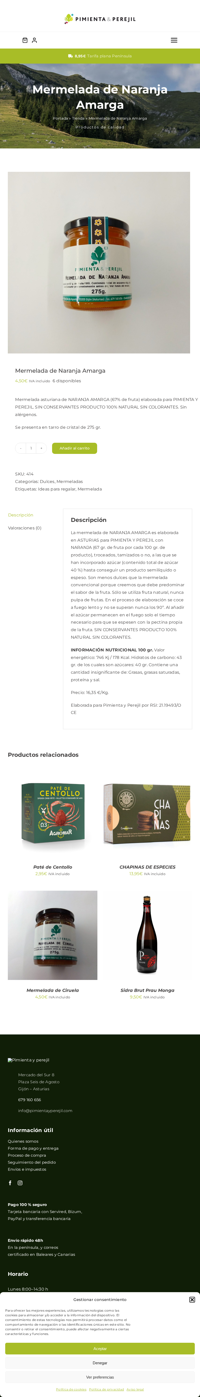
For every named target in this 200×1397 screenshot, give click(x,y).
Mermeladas (70, 481)
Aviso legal (135, 1389)
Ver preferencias (100, 1377)
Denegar (100, 1363)
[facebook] (10, 1183)
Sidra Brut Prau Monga (147, 990)
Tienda (78, 118)
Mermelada (90, 489)
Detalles (29, 815)
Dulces (47, 481)
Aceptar (100, 1348)
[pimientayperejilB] (28, 1060)
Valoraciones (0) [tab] (24, 528)
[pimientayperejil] (100, 9)
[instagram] (20, 1183)
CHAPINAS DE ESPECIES (148, 867)
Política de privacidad (106, 1389)
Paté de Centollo (52, 867)
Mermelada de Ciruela (53, 990)
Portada (60, 118)
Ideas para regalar (57, 489)
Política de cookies (71, 1389)
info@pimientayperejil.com (45, 1110)
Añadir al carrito (75, 448)
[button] (192, 1299)
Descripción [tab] (21, 515)
